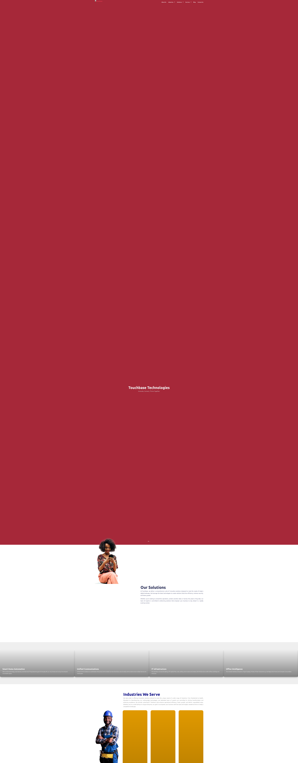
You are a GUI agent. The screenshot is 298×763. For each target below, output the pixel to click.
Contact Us (200, 2)
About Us (163, 2)
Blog (194, 2)
